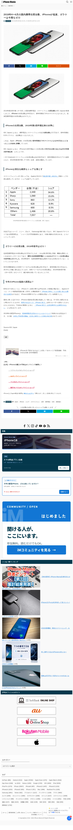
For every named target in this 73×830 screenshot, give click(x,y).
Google (37, 783)
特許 (43, 802)
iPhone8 (30, 786)
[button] (9, 66)
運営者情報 (12, 812)
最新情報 (8, 21)
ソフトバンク (8, 799)
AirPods (6, 780)
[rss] (48, 426)
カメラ (6, 796)
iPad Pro (7, 786)
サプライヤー (33, 796)
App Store (7, 783)
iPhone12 (42, 786)
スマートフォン (35, 401)
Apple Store (41, 780)
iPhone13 (54, 786)
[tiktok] (36, 426)
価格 (5, 802)
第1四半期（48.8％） (51, 176)
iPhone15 (19, 789)
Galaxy (26, 783)
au (17, 783)
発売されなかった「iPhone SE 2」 (34, 302)
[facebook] (24, 426)
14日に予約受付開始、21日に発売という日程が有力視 (32, 316)
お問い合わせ (21, 812)
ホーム (5, 812)
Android (17, 780)
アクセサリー (31, 792)
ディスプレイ (22, 799)
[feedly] (44, 426)
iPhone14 (7, 789)
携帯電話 (47, 401)
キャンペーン (19, 796)
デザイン (35, 799)
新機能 (24, 802)
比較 (34, 802)
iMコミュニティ (29, 393)
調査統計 (58, 401)
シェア (27, 401)
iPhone (22, 401)
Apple (16, 401)
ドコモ (46, 799)
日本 (53, 401)
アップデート (45, 792)
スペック (46, 796)
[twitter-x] (28, 426)
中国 (66, 799)
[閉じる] (69, 808)
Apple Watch (55, 780)
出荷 (42, 401)
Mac (41, 789)
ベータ (57, 799)
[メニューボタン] (71, 2)
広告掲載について (36, 814)
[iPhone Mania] (8, 2)
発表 (60, 802)
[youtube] (40, 426)
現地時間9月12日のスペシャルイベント (36, 313)
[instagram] (32, 426)
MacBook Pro (53, 789)
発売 (51, 802)
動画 (15, 802)
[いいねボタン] (6, 337)
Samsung (7, 792)
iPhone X (31, 789)
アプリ (58, 792)
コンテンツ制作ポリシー (34, 812)
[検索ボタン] (67, 2)
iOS (47, 783)
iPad (56, 783)
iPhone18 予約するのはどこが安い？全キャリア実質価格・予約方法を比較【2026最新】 (43, 351)
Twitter (18, 792)
